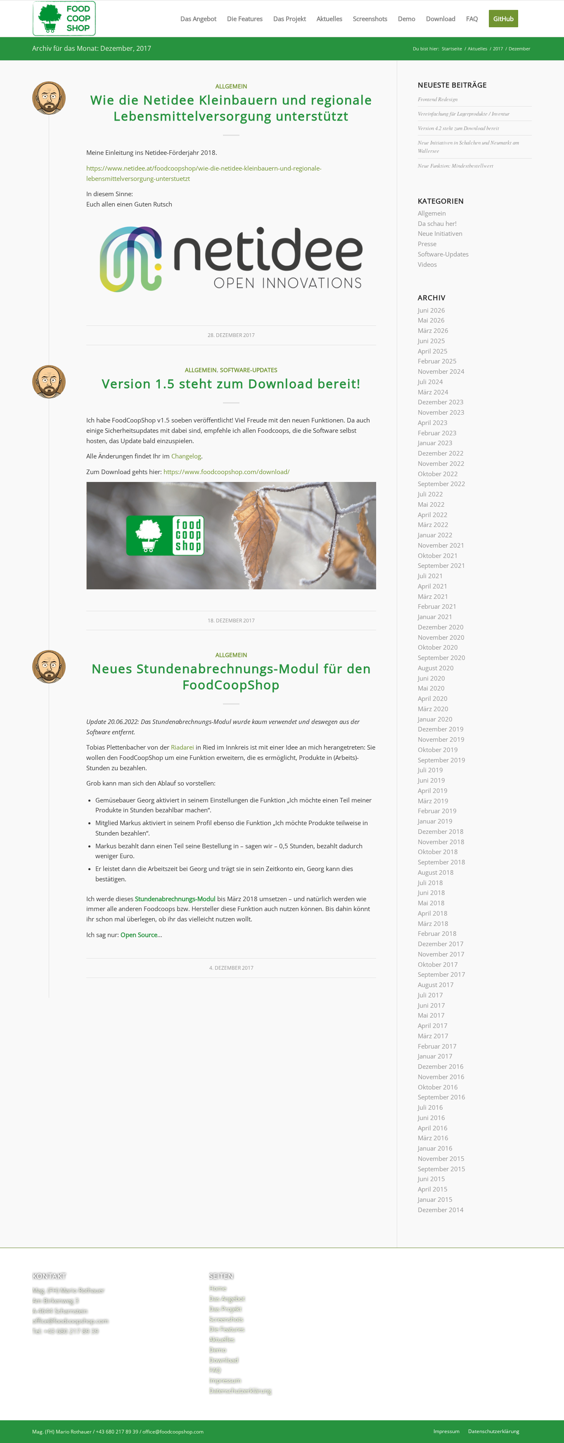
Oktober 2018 (438, 851)
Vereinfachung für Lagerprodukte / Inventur (463, 113)
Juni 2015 (431, 1179)
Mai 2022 (431, 504)
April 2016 (433, 1128)
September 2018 (441, 862)
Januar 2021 (435, 616)
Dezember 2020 (441, 627)
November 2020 (441, 637)
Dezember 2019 (441, 729)
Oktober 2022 (438, 474)
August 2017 (436, 984)
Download (223, 1360)
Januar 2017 (435, 1056)
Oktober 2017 (438, 964)
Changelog (186, 456)
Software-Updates (248, 370)
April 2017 (433, 1025)
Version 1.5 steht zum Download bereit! (231, 383)
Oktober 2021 (438, 555)
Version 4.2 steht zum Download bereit (458, 127)
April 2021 (433, 586)
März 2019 (433, 801)
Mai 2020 (431, 688)
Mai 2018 (431, 903)
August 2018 (436, 872)
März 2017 (433, 1036)
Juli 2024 (430, 381)
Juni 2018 (431, 892)
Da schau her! (437, 223)
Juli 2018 (430, 882)
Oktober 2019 (438, 749)
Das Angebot (227, 1298)
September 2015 (441, 1169)
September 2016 (441, 1097)
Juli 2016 (430, 1107)
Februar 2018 (437, 933)
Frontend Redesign (437, 98)
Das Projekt (225, 1309)
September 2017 (441, 974)
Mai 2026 (431, 320)
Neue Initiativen (440, 233)
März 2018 (433, 923)
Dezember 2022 (441, 453)
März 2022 (433, 524)
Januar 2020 (435, 719)
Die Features (226, 1329)
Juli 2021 (430, 576)
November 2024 (441, 371)
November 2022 (441, 463)
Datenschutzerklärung (240, 1390)
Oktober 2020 (438, 647)
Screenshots (226, 1319)
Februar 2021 (437, 606)
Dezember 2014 (441, 1210)
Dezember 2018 (441, 831)
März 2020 (433, 709)
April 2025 (433, 351)
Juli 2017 (430, 995)
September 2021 (441, 565)
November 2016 (441, 1077)
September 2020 (441, 657)
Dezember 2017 (441, 944)
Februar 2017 (437, 1046)
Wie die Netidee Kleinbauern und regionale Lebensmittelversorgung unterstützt (231, 107)
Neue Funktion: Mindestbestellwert (455, 165)
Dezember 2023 (441, 402)
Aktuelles (222, 1339)
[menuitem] (198, 18)
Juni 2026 (431, 310)
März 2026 (433, 330)
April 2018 (433, 913)
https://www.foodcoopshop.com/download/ (227, 472)
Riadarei (182, 747)
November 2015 (441, 1158)
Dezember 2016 (441, 1066)
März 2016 (433, 1138)
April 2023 (433, 422)
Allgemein (231, 86)
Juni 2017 (431, 1005)
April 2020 (433, 698)
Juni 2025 (431, 341)
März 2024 (433, 392)
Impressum (225, 1380)
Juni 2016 (431, 1117)
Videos (427, 264)
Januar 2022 (435, 535)
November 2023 (441, 412)
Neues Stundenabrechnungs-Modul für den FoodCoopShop (231, 676)
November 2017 (441, 954)
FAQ (215, 1370)
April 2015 (433, 1189)
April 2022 (433, 514)
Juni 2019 (431, 780)
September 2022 (441, 483)
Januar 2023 (435, 443)
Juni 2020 (431, 678)
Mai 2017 (431, 1015)
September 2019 (441, 760)
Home (217, 1288)
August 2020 (436, 668)
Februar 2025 (437, 361)
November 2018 (441, 842)
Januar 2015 (435, 1199)
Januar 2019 (435, 821)
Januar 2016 (435, 1148)
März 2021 (433, 596)
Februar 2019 (437, 811)
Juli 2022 (430, 494)
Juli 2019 (430, 770)
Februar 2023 (437, 433)
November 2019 (441, 739)
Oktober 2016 (438, 1087)
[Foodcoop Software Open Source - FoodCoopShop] (64, 18)
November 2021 (441, 545)
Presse (427, 244)
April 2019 (433, 790)
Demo (217, 1350)
